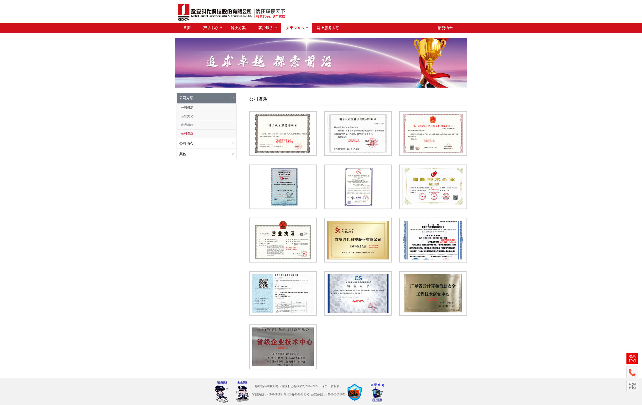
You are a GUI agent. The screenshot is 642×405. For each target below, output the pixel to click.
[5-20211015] (283, 293)
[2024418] (283, 240)
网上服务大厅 (328, 28)
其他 (182, 154)
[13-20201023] (283, 187)
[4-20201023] (433, 240)
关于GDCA (295, 28)
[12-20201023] (433, 133)
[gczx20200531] (283, 346)
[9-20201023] (433, 293)
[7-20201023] (358, 293)
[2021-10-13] (358, 187)
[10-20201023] (283, 133)
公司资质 (187, 133)
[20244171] (433, 187)
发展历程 (187, 125)
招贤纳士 (445, 28)
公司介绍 (186, 98)
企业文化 (187, 116)
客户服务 (265, 28)
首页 (187, 28)
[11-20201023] (358, 133)
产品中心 (210, 28)
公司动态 (186, 143)
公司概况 (187, 107)
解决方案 (238, 28)
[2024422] (358, 240)
